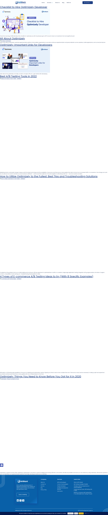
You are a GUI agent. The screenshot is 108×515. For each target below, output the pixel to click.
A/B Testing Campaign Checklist (81, 484)
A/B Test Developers (61, 482)
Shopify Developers (61, 486)
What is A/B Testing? (78, 482)
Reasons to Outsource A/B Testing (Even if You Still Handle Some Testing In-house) (83, 493)
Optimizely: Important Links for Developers (26, 45)
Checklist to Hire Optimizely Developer (23, 7)
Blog (63, 2)
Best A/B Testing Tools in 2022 (18, 76)
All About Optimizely (12, 38)
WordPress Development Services (62, 488)
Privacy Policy (44, 489)
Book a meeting (23, 494)
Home (43, 2)
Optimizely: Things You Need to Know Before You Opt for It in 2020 (40, 376)
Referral (69, 2)
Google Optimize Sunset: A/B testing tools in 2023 (83, 490)
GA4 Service (60, 491)
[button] (1, 465)
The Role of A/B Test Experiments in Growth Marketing (81, 486)
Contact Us (43, 484)
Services (49, 2)
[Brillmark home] (21, 2)
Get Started (87, 2)
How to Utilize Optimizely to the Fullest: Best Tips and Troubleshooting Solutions (49, 176)
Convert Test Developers (62, 484)
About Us (57, 2)
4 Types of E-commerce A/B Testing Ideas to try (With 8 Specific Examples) (46, 276)
